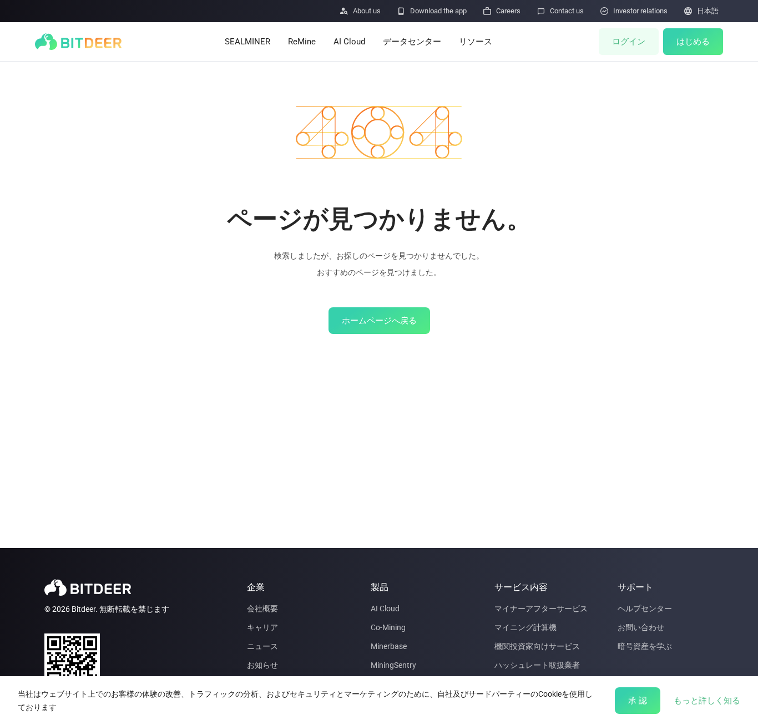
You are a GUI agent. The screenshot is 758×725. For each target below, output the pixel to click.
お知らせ (262, 665)
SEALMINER (247, 42)
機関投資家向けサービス (537, 646)
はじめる (693, 42)
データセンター (412, 42)
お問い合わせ (641, 627)
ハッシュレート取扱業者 (537, 665)
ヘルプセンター (645, 608)
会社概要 (262, 608)
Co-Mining (388, 627)
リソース (475, 42)
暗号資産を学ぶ (645, 646)
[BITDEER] (78, 41)
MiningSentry (393, 665)
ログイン (628, 42)
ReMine (302, 42)
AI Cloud (349, 42)
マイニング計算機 (525, 627)
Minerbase (389, 646)
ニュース (262, 646)
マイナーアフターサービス (541, 608)
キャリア (262, 627)
